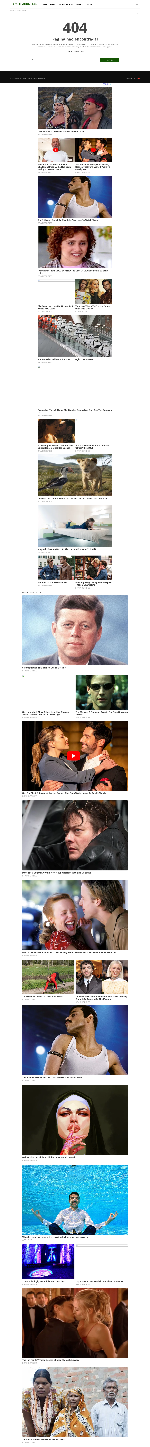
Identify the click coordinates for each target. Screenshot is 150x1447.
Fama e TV (79, 4)
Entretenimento (66, 4)
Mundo (53, 4)
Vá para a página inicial (76, 51)
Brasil (44, 4)
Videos (89, 4)
